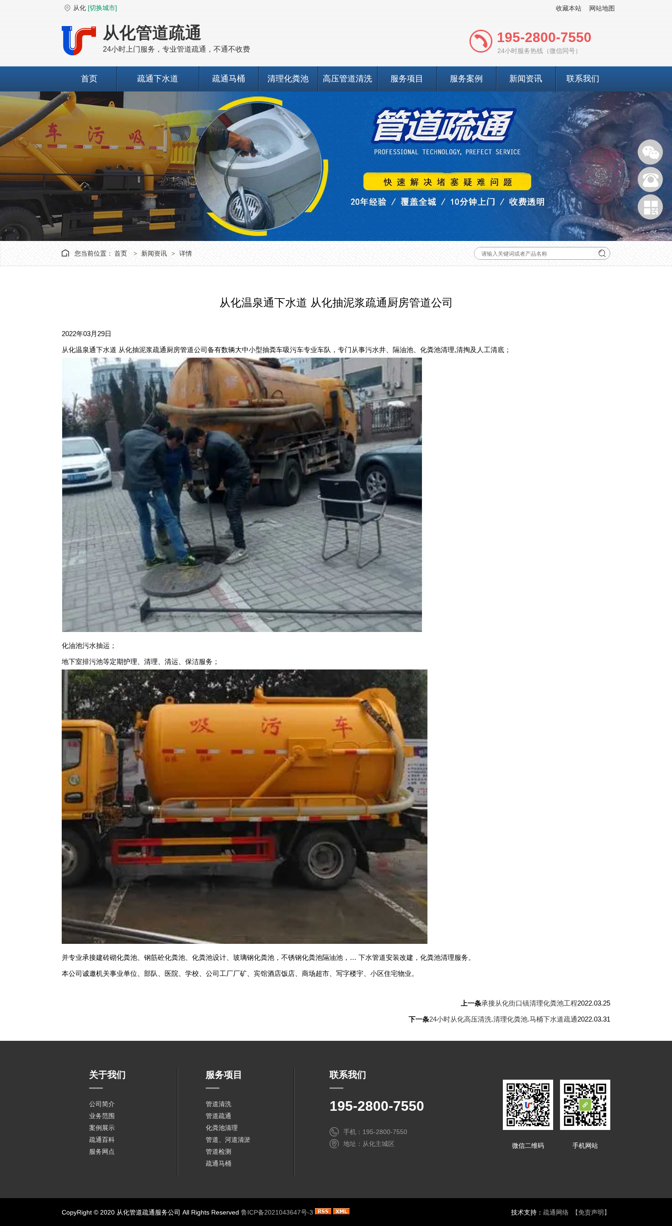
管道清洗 (218, 1104)
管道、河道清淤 (228, 1139)
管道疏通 (218, 1115)
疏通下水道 (157, 78)
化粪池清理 (222, 1127)
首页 (89, 78)
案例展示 (102, 1127)
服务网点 (102, 1151)
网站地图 (602, 8)
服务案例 (466, 78)
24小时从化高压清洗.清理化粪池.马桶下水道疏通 (503, 1019)
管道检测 (218, 1151)
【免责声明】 (591, 1212)
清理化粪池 (288, 78)
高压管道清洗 (347, 78)
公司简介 (102, 1104)
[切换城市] (102, 7)
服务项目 (406, 78)
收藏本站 (568, 8)
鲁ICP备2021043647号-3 (277, 1212)
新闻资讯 (525, 78)
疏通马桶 (228, 78)
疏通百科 (102, 1139)
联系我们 (582, 78)
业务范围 (102, 1115)
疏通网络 (556, 1212)
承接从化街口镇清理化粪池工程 (529, 1003)
